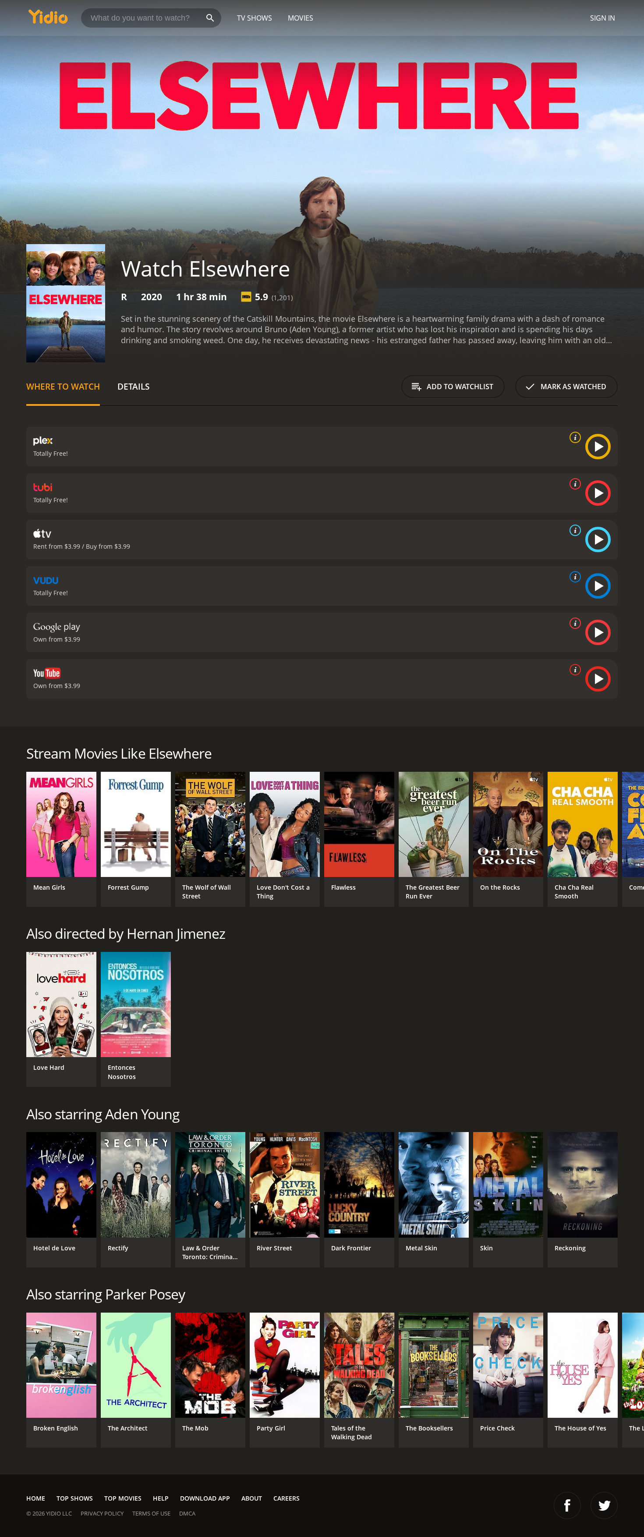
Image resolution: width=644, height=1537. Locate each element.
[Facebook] (567, 1505)
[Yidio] (48, 19)
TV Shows (254, 18)
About (251, 1498)
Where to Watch (63, 386)
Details (133, 386)
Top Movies (123, 1498)
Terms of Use (151, 1513)
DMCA (187, 1513)
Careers (286, 1498)
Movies (300, 18)
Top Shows (75, 1498)
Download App (205, 1498)
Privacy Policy (102, 1513)
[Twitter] (604, 1505)
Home (35, 1498)
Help (161, 1498)
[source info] (573, 437)
